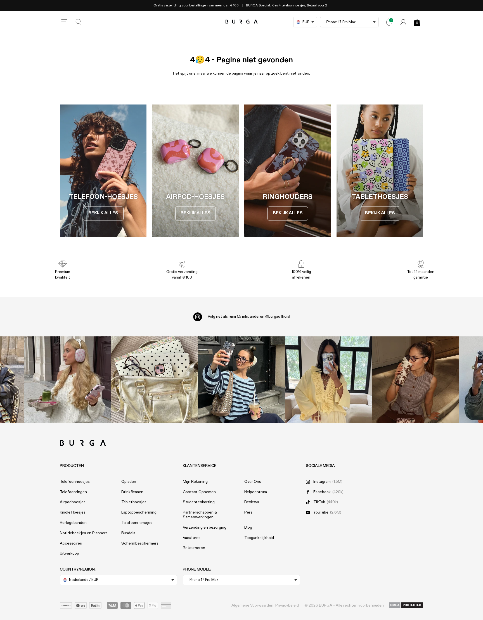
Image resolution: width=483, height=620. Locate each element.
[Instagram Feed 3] (415, 379)
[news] (388, 22)
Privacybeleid (287, 605)
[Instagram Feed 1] (241, 379)
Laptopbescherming (139, 512)
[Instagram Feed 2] (328, 379)
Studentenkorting (199, 502)
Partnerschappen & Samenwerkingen (200, 514)
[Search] (78, 22)
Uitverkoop (69, 553)
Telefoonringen (73, 492)
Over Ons (252, 482)
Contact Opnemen (199, 492)
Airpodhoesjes (73, 502)
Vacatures (191, 538)
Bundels (128, 533)
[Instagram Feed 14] (154, 379)
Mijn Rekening (195, 482)
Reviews (251, 502)
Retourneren (194, 548)
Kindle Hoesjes (73, 512)
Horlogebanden (73, 523)
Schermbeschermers (139, 543)
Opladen (128, 482)
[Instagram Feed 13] (67, 379)
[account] (403, 22)
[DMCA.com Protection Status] (406, 605)
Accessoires (71, 543)
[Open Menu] (64, 22)
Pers (248, 512)
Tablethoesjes (133, 502)
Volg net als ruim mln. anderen (249, 317)
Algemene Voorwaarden (252, 605)
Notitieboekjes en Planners (84, 533)
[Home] (242, 22)
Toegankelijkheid (259, 538)
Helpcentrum (255, 492)
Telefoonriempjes (136, 523)
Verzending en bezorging (204, 527)
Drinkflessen (132, 492)
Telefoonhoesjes (75, 482)
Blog (248, 527)
